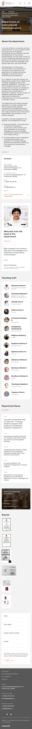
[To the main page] (9, 3)
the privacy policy (21, 656)
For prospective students (10, 674)
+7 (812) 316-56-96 (10, 181)
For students (6, 676)
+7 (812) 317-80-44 (8, 696)
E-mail (6, 641)
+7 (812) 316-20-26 (8, 706)
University (5, 671)
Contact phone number (12, 633)
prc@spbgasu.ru (7, 708)
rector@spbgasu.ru (8, 698)
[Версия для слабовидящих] (20, 3)
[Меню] (29, 3)
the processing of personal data (18, 654)
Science (4, 679)
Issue (5, 616)
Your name (8, 624)
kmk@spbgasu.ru (10, 187)
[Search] (24, 3)
